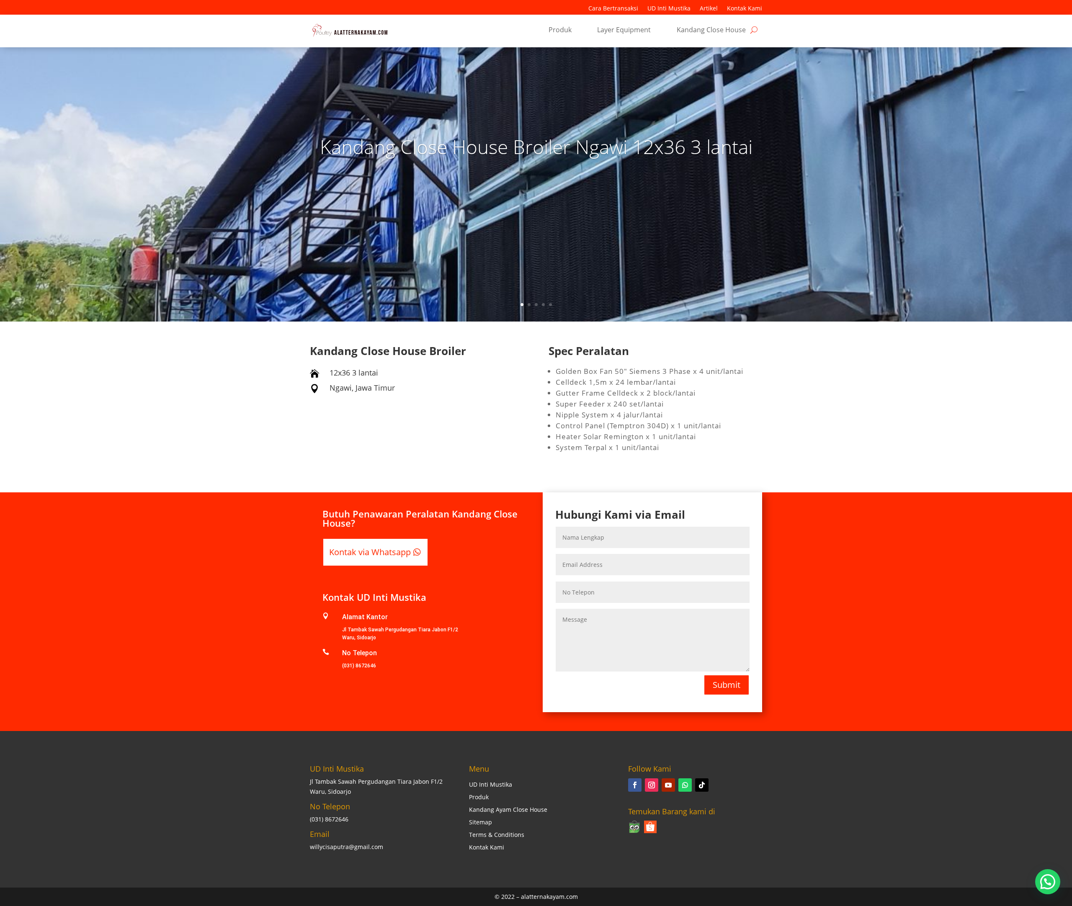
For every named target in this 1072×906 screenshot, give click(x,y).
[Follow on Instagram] (651, 785)
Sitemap (480, 822)
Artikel (709, 8)
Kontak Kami (744, 8)
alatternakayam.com (549, 897)
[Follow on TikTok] (702, 785)
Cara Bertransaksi (613, 8)
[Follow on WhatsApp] (685, 785)
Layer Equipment (624, 30)
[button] (1047, 881)
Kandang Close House (711, 30)
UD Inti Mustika (669, 8)
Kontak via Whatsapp (370, 552)
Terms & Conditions (496, 835)
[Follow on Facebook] (635, 785)
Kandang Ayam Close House (508, 810)
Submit (726, 684)
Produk (560, 30)
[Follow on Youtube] (668, 785)
